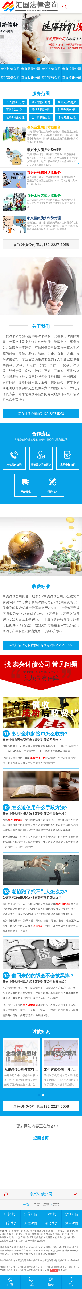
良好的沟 (37, 1254)
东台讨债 (50, 1234)
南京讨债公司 (73, 1260)
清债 (55, 1247)
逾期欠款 (9, 1250)
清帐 (16, 1254)
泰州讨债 (32, 1234)
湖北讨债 (51, 1223)
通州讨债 (15, 1237)
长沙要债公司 (46, 1260)
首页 (36, 1204)
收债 (28, 1247)
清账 (16, 1250)
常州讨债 (37, 1231)
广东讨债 (10, 1214)
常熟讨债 (59, 1234)
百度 (60, 1270)
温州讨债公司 (46, 1267)
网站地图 (44, 1270)
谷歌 (65, 1270)
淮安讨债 (74, 1231)
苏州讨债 (9, 1231)
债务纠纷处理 (41, 109)
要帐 (2, 1254)
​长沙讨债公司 (60, 1260)
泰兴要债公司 (30, 68)
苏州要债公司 (19, 1260)
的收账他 (52, 1254)
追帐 (45, 1254)
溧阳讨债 (52, 1237)
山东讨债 (10, 1223)
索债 (53, 1250)
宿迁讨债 (4, 1234)
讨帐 (67, 1250)
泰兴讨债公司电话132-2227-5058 (41, 244)
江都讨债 (23, 1240)
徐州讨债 (55, 1231)
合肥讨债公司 (33, 1270)
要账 (2, 1250)
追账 (40, 1250)
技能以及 (62, 1247)
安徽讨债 (30, 1223)
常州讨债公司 (19, 1267)
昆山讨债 (4, 1240)
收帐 (31, 1254)
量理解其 (74, 1250)
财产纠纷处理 (66, 109)
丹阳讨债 (32, 1240)
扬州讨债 (46, 1231)
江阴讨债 (69, 1234)
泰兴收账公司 (30, 77)
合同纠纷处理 (41, 117)
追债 (40, 1247)
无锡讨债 (28, 1231)
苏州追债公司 (6, 1260)
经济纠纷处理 (15, 117)
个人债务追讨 (15, 102)
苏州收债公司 (33, 1260)
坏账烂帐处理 (66, 117)
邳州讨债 (34, 1237)
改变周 (22, 1247)
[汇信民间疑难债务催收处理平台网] (30, 6)
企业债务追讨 (41, 102)
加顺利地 (48, 1247)
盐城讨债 (64, 1231)
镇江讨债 (13, 1234)
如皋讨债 (71, 1237)
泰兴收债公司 (51, 68)
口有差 (34, 1250)
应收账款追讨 (15, 109)
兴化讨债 (41, 1234)
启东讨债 (13, 1240)
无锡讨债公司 (6, 1270)
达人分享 (9, 1254)
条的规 (34, 1247)
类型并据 (23, 1254)
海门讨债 (43, 1237)
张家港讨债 (5, 1237)
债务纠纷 (60, 1250)
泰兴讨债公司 (10, 68)
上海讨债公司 (73, 1267)
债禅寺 (22, 1250)
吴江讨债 (41, 1240)
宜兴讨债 (25, 1237)
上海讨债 (51, 1214)
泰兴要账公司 (51, 77)
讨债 (2, 1247)
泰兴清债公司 (10, 77)
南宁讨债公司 (33, 1267)
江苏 (46, 1204)
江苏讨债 (30, 1214)
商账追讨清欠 (66, 102)
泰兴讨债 (61, 1237)
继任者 (47, 1250)
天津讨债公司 (19, 1270)
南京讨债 (18, 1231)
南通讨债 (23, 1234)
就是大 (75, 1247)
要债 (16, 1247)
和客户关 (9, 1247)
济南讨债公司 (6, 1267)
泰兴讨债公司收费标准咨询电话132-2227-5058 (41, 645)
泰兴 (56, 1204)
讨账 (69, 1247)
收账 (28, 1250)
